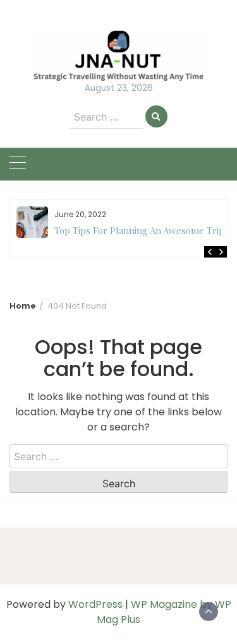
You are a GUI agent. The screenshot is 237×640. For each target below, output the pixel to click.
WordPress (95, 604)
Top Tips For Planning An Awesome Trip (139, 230)
